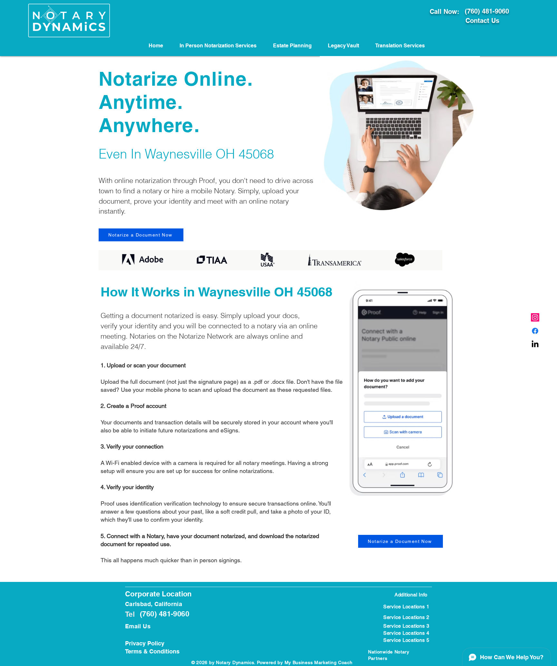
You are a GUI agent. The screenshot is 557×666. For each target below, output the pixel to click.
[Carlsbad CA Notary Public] (535, 317)
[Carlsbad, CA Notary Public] (535, 331)
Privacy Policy (144, 643)
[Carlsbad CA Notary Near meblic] (535, 344)
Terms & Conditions (152, 651)
